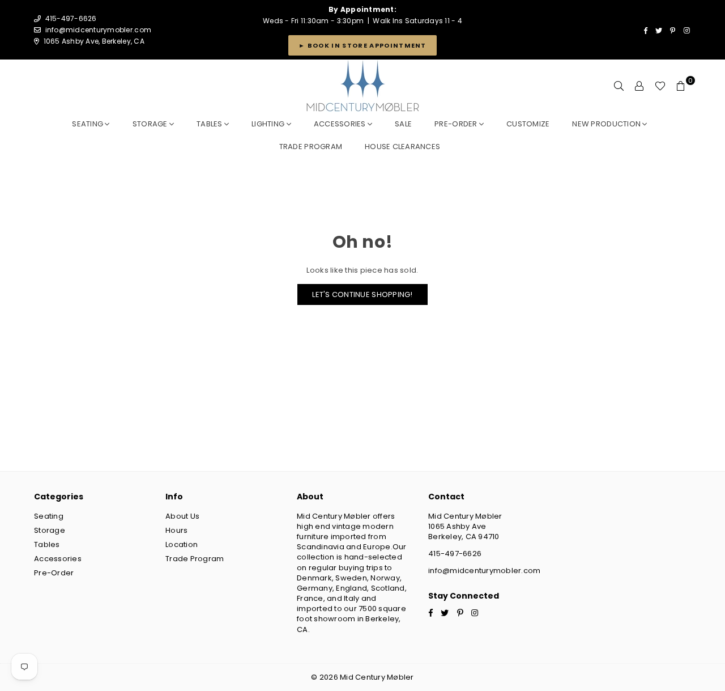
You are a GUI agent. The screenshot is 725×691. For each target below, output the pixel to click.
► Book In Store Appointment (362, 45)
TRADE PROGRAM (310, 146)
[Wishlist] (660, 86)
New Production (607, 123)
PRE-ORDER (456, 123)
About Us (182, 516)
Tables (210, 123)
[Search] (619, 86)
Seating (88, 123)
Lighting (268, 123)
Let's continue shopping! (362, 294)
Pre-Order (54, 572)
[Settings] (639, 86)
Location (181, 544)
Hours (176, 530)
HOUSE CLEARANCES (402, 146)
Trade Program (194, 558)
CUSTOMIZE (527, 123)
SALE (403, 123)
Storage (151, 123)
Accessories (341, 123)
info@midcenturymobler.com (98, 30)
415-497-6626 (454, 553)
